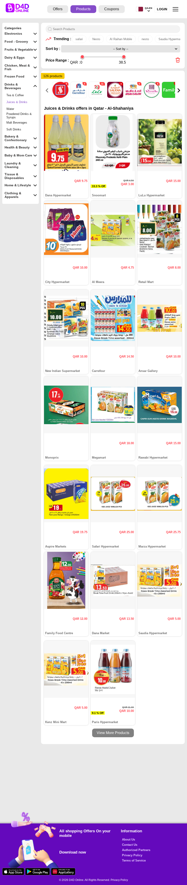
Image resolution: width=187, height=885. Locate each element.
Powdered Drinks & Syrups (19, 115)
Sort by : (53, 49)
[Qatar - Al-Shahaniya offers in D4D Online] (177, 60)
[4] (152, 97)
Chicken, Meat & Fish (17, 67)
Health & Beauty (17, 147)
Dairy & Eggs (15, 57)
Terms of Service (134, 860)
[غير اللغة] (139, 9)
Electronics (13, 33)
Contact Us (129, 844)
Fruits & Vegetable (19, 49)
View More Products (113, 733)
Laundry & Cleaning (13, 165)
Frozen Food (14, 76)
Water (10, 109)
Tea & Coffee (15, 95)
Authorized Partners (136, 850)
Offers (57, 9)
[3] (61, 97)
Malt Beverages (16, 122)
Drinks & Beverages (13, 86)
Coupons (111, 9)
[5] (79, 97)
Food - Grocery (16, 41)
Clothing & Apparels (13, 195)
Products (83, 9)
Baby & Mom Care (18, 155)
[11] (97, 97)
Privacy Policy (132, 855)
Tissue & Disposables (14, 176)
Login (162, 9)
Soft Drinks (13, 129)
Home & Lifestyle (18, 185)
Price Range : (57, 60)
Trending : (62, 39)
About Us (128, 839)
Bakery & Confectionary (16, 138)
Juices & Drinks (16, 102)
